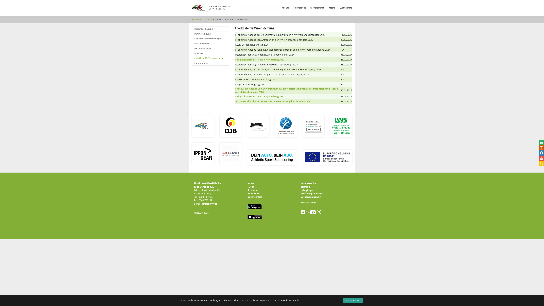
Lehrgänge (307, 190)
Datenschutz (254, 196)
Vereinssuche (308, 183)
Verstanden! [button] (352, 300)
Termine (305, 186)
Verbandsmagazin (311, 196)
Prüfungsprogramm (312, 193)
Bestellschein (308, 202)
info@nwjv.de (209, 203)
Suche (250, 186)
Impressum (253, 193)
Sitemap (252, 190)
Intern (251, 183)
